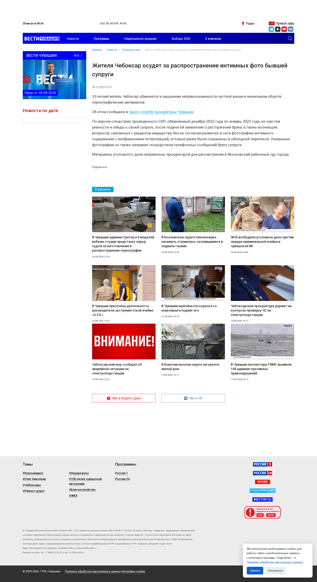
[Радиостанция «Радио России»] (262, 490)
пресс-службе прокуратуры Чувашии (161, 112)
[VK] (290, 29)
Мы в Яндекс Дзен (126, 398)
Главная (97, 49)
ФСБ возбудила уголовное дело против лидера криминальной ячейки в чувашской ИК (262, 241)
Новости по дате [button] (40, 110)
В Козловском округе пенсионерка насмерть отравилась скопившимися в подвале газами (192, 241)
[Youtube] (284, 29)
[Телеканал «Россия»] (262, 464)
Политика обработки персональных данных (93, 571)
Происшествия (131, 49)
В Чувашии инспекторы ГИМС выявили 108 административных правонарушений (261, 369)
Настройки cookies (133, 571)
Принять (255, 570)
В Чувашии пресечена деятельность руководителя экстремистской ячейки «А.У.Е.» (122, 310)
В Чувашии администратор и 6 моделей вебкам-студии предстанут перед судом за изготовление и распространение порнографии (123, 243)
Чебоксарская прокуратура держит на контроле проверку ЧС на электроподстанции (261, 310)
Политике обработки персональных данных (275, 562)
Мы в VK (196, 398)
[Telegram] (271, 29)
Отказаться (275, 570)
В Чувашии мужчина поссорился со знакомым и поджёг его (189, 308)
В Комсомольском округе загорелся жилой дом (190, 367)
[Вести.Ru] (262, 473)
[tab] (103, 189)
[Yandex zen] (277, 29)
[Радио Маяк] (262, 482)
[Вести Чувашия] (41, 39)
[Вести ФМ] (262, 499)
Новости (112, 49)
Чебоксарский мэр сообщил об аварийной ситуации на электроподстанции (117, 369)
